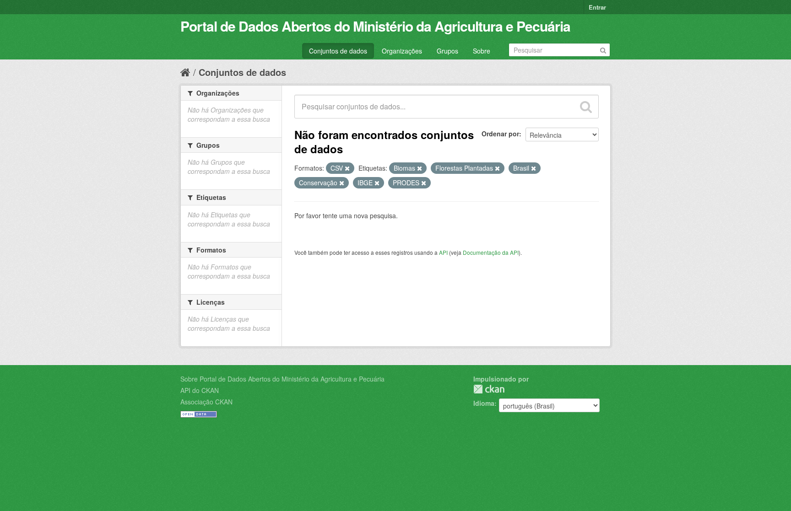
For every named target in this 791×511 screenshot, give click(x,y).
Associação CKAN (206, 401)
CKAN (488, 389)
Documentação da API (491, 252)
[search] (586, 106)
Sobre (481, 50)
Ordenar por (500, 133)
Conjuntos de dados (338, 50)
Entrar (597, 7)
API (443, 252)
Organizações (402, 50)
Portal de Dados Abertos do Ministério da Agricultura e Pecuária (375, 26)
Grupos (447, 50)
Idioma (483, 403)
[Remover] (347, 168)
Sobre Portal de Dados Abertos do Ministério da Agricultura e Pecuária (282, 378)
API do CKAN (199, 390)
